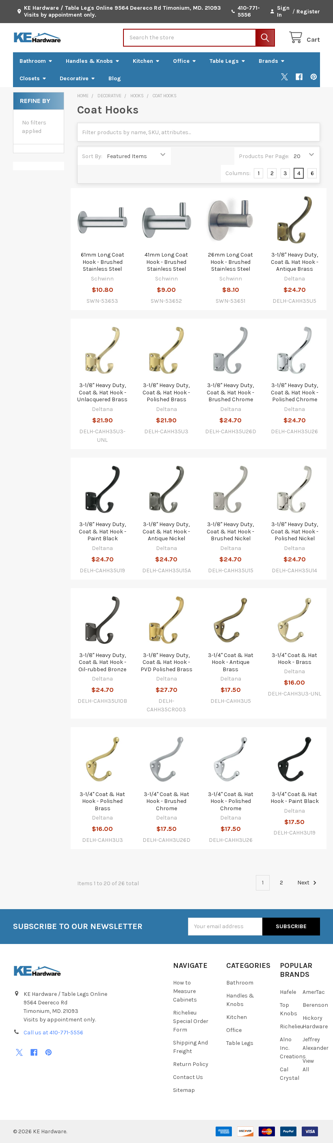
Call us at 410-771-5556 (53, 1032)
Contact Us (188, 1077)
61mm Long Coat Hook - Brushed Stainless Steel (102, 261)
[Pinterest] (313, 77)
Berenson (315, 1005)
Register (308, 11)
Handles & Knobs (89, 61)
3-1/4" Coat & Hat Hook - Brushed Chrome (166, 801)
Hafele (288, 992)
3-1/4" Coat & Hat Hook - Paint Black (294, 798)
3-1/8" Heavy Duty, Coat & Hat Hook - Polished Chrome (294, 392)
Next (304, 882)
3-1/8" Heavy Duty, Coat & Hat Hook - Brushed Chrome (230, 392)
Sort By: (92, 156)
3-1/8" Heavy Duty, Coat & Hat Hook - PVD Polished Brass (166, 662)
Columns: (238, 173)
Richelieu (291, 1026)
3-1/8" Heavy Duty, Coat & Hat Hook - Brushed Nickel (230, 531)
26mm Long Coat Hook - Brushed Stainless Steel (230, 261)
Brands (268, 61)
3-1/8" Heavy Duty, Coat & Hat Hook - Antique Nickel (166, 531)
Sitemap (184, 1090)
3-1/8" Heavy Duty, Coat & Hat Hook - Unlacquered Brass (102, 392)
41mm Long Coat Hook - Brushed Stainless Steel (166, 261)
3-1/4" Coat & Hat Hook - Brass (294, 659)
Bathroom (32, 61)
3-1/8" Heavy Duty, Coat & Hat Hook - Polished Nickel (294, 531)
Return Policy (190, 1064)
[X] (284, 77)
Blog (114, 78)
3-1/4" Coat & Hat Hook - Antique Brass (230, 662)
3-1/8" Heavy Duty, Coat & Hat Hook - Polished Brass (166, 392)
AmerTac (314, 992)
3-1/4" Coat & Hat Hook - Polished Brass (102, 801)
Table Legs (224, 61)
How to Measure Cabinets (185, 991)
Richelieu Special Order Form (190, 1021)
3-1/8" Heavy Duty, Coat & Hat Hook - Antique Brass (294, 261)
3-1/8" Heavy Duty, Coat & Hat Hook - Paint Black (102, 531)
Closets (29, 78)
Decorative (74, 78)
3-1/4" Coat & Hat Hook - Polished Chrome (230, 801)
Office (181, 61)
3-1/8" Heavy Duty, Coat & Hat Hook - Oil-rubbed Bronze (102, 662)
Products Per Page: (264, 156)
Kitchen (143, 61)
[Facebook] (299, 77)
